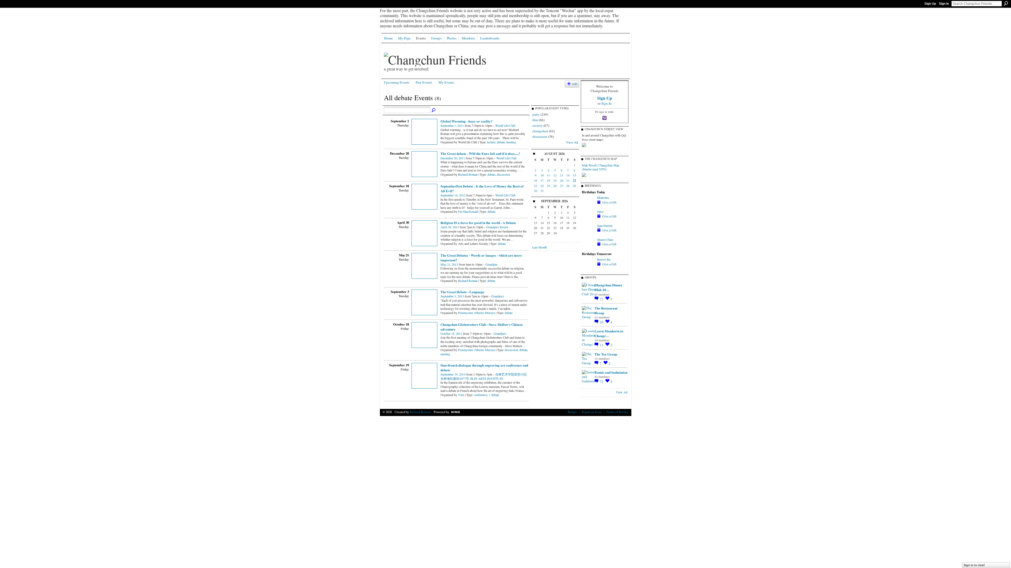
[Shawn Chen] (588, 244)
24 (542, 186)
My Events (446, 82)
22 (574, 180)
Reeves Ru (604, 259)
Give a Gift (609, 202)
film (535, 120)
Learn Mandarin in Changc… (608, 333)
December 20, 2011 (452, 158)
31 (542, 191)
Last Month (539, 247)
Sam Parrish (604, 226)
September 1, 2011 (452, 125)
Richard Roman (468, 174)
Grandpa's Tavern (497, 227)
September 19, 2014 (452, 374)
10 (542, 175)
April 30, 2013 (449, 227)
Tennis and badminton (610, 372)
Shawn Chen (605, 239)
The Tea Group (605, 354)
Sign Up (930, 4)
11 (548, 175)
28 (567, 186)
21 (567, 180)
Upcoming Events (396, 82)
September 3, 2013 (452, 296)
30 (535, 191)
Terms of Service (617, 412)
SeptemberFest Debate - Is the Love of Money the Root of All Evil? (481, 188)
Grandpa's (497, 296)
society (537, 125)
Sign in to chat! (974, 565)
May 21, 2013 (449, 264)
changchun (540, 131)
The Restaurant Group (605, 310)
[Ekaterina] (588, 202)
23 (535, 186)
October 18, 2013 (451, 333)
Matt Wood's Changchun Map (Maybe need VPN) (600, 167)
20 (561, 180)
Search (1006, 3)
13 (561, 175)
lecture (491, 142)
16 (535, 180)
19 (555, 180)
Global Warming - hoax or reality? (466, 121)
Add (574, 84)
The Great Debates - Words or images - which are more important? (481, 257)
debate (501, 142)
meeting (511, 142)
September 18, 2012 (452, 195)
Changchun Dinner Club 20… (608, 287)
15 (574, 175)
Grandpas (491, 264)
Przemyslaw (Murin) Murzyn (476, 313)
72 (602, 381)
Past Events (424, 82)
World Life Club (505, 125)
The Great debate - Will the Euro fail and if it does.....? (480, 153)
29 (574, 186)
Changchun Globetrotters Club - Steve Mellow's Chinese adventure (481, 327)
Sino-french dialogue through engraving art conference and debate (484, 367)
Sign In (944, 4)
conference (480, 395)
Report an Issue (592, 412)
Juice (600, 211)
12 (555, 175)
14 (567, 175)
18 (548, 180)
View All (572, 142)
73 (602, 299)
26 (555, 186)
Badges (572, 412)
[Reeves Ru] (588, 263)
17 (542, 180)
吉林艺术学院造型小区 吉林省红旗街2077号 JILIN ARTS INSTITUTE (483, 376)
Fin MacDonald (468, 211)
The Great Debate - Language (462, 291)
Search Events (434, 110)
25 (548, 186)
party (536, 114)
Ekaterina (603, 197)
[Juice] (588, 216)
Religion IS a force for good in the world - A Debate (478, 222)
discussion (503, 174)
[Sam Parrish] (588, 230)
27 (561, 186)
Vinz (461, 395)
